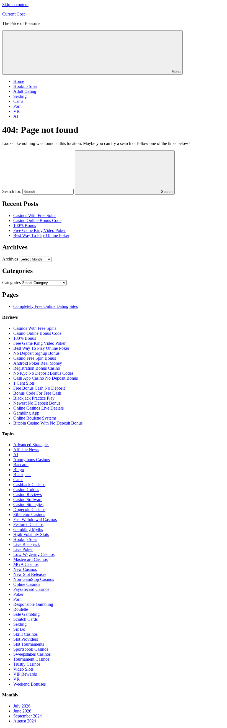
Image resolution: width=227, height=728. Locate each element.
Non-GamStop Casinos (33, 579)
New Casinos (25, 569)
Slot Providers (25, 639)
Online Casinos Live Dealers (38, 408)
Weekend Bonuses (29, 684)
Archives (10, 259)
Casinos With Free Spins (34, 215)
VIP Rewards (25, 674)
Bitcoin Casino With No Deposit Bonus (47, 423)
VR (16, 111)
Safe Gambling (26, 614)
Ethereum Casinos (29, 514)
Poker (18, 594)
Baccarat (21, 464)
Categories (11, 282)
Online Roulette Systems (34, 418)
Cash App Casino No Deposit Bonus (45, 378)
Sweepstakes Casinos (32, 654)
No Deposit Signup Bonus (36, 353)
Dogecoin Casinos (29, 509)
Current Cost (13, 14)
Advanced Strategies (31, 444)
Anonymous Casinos (31, 459)
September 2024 (27, 716)
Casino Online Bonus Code (37, 220)
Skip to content (15, 4)
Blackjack (22, 474)
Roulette (20, 609)
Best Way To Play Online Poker (41, 235)
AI (15, 116)
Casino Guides (26, 489)
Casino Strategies (28, 504)
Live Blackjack (26, 544)
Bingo (18, 469)
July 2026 (21, 706)
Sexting (20, 96)
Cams (18, 101)
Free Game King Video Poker (39, 230)
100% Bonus (24, 225)
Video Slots (23, 669)
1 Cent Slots (24, 383)
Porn (17, 106)
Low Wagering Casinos (34, 554)
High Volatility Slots (31, 534)
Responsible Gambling (33, 604)
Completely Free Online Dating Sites (45, 306)
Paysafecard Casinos (31, 589)
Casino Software (27, 499)
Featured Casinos (28, 524)
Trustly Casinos (26, 664)
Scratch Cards (25, 619)
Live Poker (23, 549)
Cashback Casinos (29, 484)
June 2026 (22, 711)
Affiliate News (26, 449)
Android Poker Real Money (37, 363)
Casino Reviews (27, 494)
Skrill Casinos (25, 634)
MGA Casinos (25, 564)
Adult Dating (24, 91)
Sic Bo (19, 629)
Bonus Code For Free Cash (37, 393)
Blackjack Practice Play (34, 398)
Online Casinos (26, 584)
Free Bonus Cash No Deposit (39, 388)
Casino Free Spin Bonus (34, 358)
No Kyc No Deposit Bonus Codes (43, 373)
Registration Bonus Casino (36, 368)
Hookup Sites (25, 86)
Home (18, 81)
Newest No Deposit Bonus (36, 403)
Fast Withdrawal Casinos (35, 519)
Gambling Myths (28, 529)
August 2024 (24, 721)
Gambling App (26, 413)
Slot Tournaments (28, 644)
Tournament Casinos (31, 659)
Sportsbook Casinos (30, 649)
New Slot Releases (29, 574)
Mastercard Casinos (30, 559)
